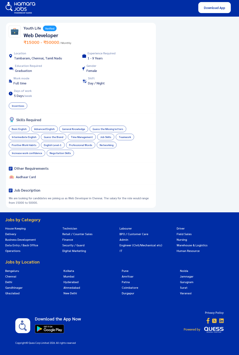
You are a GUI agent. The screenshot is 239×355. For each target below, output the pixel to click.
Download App (214, 7)
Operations (12, 251)
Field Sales (184, 234)
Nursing (182, 239)
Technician (69, 228)
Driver (181, 228)
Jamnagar (186, 276)
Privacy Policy (214, 312)
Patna (126, 282)
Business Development (20, 239)
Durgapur (128, 293)
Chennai (10, 276)
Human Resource (188, 251)
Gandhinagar (14, 287)
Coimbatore (130, 287)
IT (121, 251)
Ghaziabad (12, 293)
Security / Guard (73, 245)
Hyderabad (71, 282)
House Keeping (15, 228)
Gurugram (186, 282)
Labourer (126, 228)
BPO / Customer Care (134, 234)
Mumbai (68, 276)
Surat (183, 287)
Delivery (10, 234)
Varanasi (186, 293)
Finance (67, 239)
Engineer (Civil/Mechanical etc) (141, 245)
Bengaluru (12, 271)
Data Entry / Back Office (21, 245)
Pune (125, 271)
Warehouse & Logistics (192, 245)
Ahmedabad (71, 287)
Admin (124, 239)
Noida (184, 271)
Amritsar (128, 276)
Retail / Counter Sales (77, 234)
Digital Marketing (74, 251)
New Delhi (70, 293)
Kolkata (68, 271)
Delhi (8, 282)
